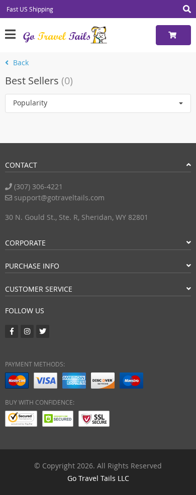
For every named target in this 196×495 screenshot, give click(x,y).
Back (20, 62)
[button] (98, 103)
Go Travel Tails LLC (98, 478)
